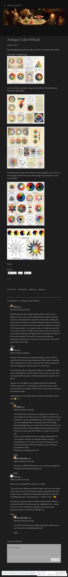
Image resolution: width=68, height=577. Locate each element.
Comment (55, 559)
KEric (15, 307)
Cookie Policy (32, 573)
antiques (31, 289)
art (35, 289)
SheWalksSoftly (14, 5)
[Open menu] (4, 6)
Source (9, 264)
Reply (12, 346)
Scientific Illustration (14, 50)
